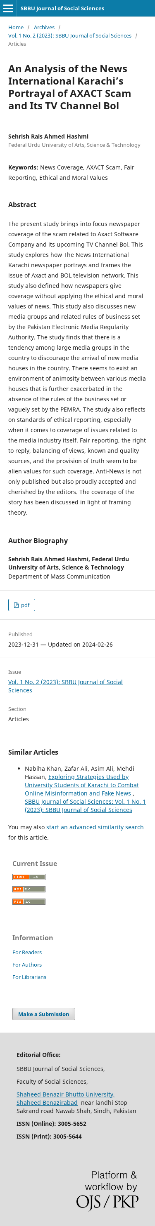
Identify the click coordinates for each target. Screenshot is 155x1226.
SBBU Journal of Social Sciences (62, 8)
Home (16, 27)
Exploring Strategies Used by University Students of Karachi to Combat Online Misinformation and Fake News (82, 785)
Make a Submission (43, 1014)
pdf (24, 605)
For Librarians (29, 977)
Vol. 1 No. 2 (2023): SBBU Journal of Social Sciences (69, 35)
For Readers (27, 952)
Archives (44, 27)
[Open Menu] (8, 8)
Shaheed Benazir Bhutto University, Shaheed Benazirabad (66, 1098)
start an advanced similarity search (95, 827)
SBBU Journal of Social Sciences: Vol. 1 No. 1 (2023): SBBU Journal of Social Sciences (85, 806)
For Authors (27, 964)
